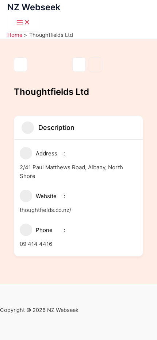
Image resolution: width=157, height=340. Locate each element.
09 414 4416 (36, 243)
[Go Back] (20, 64)
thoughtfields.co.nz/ (45, 209)
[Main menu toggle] (23, 22)
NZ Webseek (33, 7)
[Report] (95, 64)
